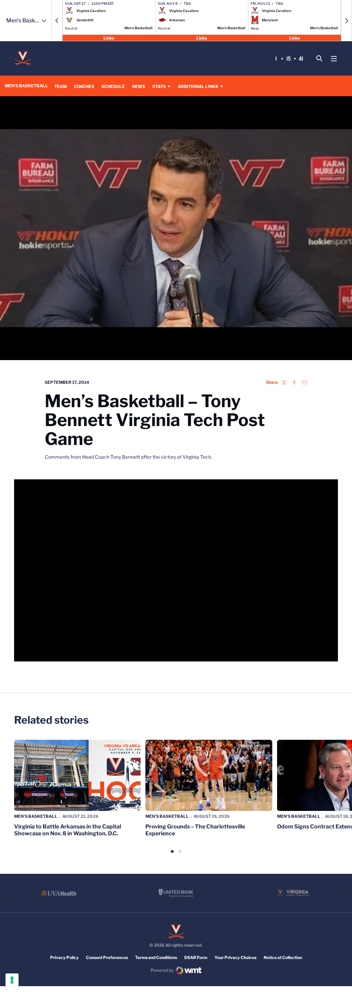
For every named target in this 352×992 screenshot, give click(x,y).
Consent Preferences (107, 957)
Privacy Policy (64, 957)
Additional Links (198, 86)
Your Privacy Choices (235, 957)
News (138, 86)
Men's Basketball (35, 816)
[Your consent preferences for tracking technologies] (12, 980)
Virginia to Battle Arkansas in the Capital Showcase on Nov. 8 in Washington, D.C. (67, 829)
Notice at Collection (283, 957)
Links (108, 37)
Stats (159, 86)
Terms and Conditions (156, 957)
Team (60, 86)
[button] (57, 20)
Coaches (84, 86)
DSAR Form (195, 957)
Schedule (113, 86)
